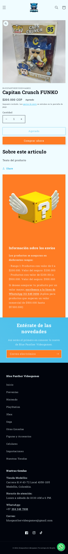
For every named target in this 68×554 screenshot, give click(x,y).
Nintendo (12, 399)
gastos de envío (30, 104)
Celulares (12, 443)
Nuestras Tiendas (16, 458)
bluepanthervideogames (28, 548)
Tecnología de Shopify (46, 548)
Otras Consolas (15, 429)
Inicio (9, 384)
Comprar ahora (34, 140)
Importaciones (15, 451)
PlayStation (13, 406)
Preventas (12, 392)
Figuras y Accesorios (18, 436)
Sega (9, 421)
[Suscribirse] (57, 354)
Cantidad (7, 112)
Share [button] (9, 168)
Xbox (9, 414)
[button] (4, 7)
